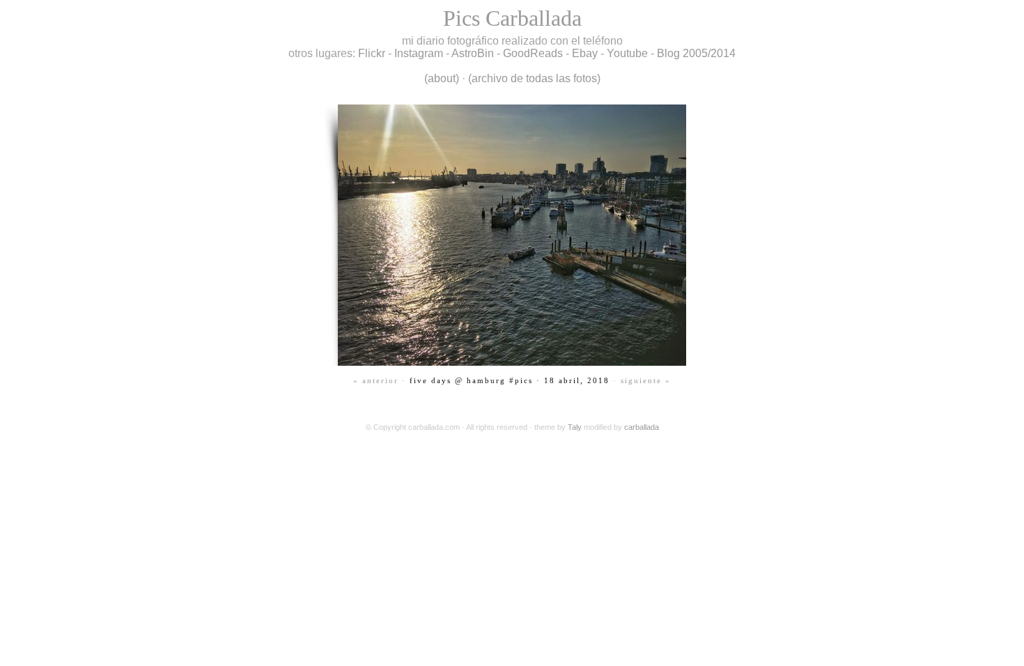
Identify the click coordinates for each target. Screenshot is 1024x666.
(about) (441, 78)
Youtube (627, 53)
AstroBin (472, 53)
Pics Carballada (512, 18)
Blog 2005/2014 (696, 53)
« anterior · (379, 380)
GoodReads (533, 53)
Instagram (418, 53)
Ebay (585, 53)
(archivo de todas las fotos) (534, 78)
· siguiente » (642, 380)
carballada (641, 427)
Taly (575, 427)
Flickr (371, 53)
